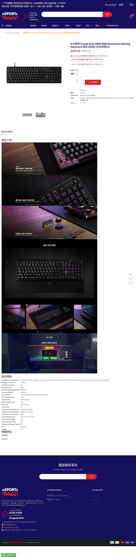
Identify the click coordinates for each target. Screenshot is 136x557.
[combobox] (72, 14)
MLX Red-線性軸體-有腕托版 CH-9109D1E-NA (87, 64)
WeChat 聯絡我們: (15, 515)
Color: (75, 70)
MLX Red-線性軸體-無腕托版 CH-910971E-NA (87, 60)
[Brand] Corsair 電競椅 (87, 95)
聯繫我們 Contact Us (54, 499)
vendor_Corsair (124, 98)
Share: (73, 103)
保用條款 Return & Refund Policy (58, 496)
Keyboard (83, 90)
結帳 (121, 5)
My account (110, 5)
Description (7, 131)
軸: (89, 56)
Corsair (82, 93)
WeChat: (32, 17)
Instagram (95, 496)
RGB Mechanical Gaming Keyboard (106, 98)
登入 (132, 5)
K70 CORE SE (90, 98)
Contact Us (9, 555)
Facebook (95, 500)
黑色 (72, 73)
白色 (77, 73)
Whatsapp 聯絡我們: (16, 510)
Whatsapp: (33, 13)
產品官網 (5, 435)
